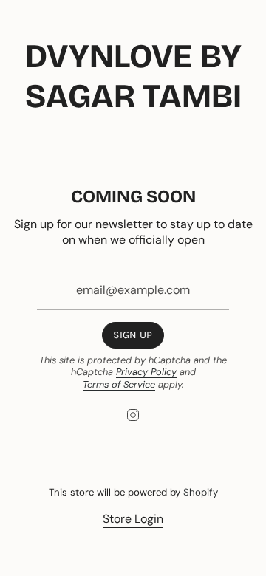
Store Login (133, 519)
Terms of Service (119, 384)
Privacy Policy (146, 372)
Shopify (200, 492)
